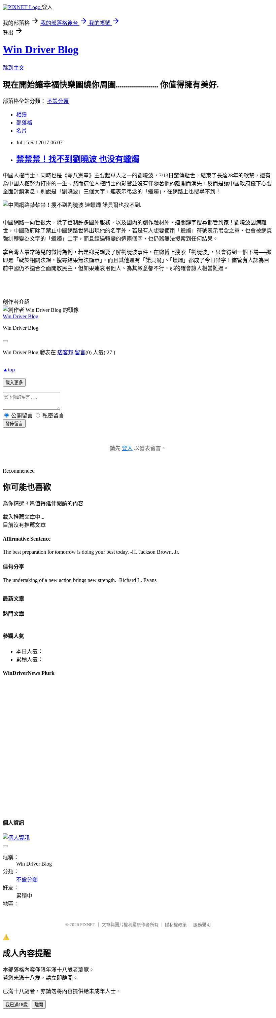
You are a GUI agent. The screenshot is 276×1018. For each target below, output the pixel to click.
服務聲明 (202, 924)
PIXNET (87, 924)
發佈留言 (14, 423)
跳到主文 (13, 68)
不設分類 (58, 101)
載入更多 (14, 382)
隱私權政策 (176, 924)
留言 (80, 352)
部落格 (24, 122)
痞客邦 (65, 352)
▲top (9, 369)
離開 (38, 1004)
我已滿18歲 (16, 1004)
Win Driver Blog (40, 49)
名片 (21, 131)
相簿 (21, 114)
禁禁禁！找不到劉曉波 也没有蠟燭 (77, 159)
